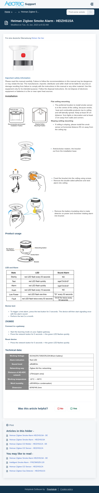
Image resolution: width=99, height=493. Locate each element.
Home (7, 12)
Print (11, 425)
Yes (75, 408)
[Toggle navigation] (91, 4)
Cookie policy (66, 489)
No (61, 408)
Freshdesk (52, 489)
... (15, 12)
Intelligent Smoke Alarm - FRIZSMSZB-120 (26, 462)
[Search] (90, 12)
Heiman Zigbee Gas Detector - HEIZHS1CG (27, 471)
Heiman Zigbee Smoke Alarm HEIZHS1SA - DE (28, 435)
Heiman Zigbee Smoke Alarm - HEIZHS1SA (27, 440)
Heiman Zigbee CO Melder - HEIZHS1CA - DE (28, 444)
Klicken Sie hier (38, 38)
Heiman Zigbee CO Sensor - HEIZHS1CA (26, 448)
